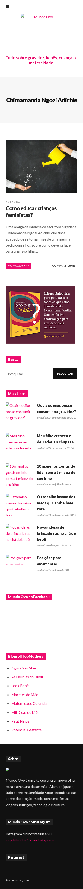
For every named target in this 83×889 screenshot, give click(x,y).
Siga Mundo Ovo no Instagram (30, 840)
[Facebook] (45, 7)
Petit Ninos (20, 721)
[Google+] (53, 7)
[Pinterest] (68, 7)
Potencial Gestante (26, 730)
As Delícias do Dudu (27, 677)
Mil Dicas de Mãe (25, 712)
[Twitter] (76, 7)
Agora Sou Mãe (23, 668)
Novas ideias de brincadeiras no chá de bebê (56, 533)
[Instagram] (60, 7)
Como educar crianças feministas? (31, 211)
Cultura (13, 202)
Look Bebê (20, 685)
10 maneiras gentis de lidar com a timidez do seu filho (56, 472)
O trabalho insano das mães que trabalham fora (56, 502)
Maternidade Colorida (29, 703)
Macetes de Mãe (24, 694)
